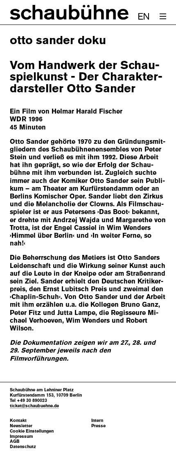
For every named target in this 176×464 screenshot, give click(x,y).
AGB (15, 441)
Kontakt (18, 420)
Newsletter (21, 425)
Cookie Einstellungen (32, 431)
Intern (97, 420)
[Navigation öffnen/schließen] (163, 16)
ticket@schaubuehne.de (34, 405)
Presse (98, 425)
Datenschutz (23, 446)
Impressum (21, 436)
